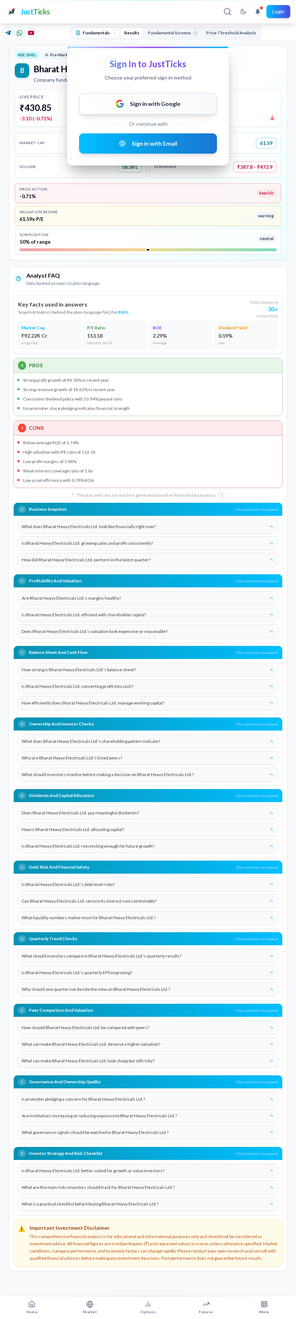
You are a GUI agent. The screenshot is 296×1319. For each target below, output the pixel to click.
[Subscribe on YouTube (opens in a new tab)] (31, 33)
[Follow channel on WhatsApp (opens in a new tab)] (19, 33)
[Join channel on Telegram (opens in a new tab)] (8, 33)
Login (278, 11)
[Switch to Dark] (243, 11)
